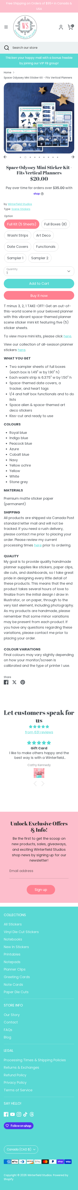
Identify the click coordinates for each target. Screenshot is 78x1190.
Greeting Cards (17, 977)
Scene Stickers (21, 209)
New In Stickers (16, 946)
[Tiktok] (25, 1114)
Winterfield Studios (20, 204)
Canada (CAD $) (19, 1149)
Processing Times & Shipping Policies (35, 1060)
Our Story (12, 1014)
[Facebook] (6, 1114)
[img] (39, 727)
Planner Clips (15, 969)
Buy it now (39, 295)
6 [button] (43, 157)
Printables (12, 954)
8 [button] (53, 157)
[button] (36, 783)
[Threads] (32, 1114)
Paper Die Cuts (16, 992)
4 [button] (34, 157)
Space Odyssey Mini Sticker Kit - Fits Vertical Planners (38, 77)
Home (7, 72)
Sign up (41, 889)
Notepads (12, 961)
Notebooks (13, 939)
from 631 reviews (39, 732)
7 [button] (48, 157)
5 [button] (39, 157)
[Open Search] (6, 48)
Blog (7, 1037)
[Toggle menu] (6, 27)
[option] (39, 61)
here (67, 336)
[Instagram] (19, 1114)
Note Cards (13, 984)
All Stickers (13, 924)
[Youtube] (12, 1114)
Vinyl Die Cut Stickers (21, 931)
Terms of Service (18, 1090)
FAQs (8, 1029)
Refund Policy (15, 1075)
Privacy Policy (15, 1082)
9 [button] (57, 157)
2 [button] (25, 157)
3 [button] (30, 157)
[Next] (73, 157)
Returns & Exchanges (21, 1067)
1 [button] (20, 157)
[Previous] (5, 157)
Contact (11, 1022)
